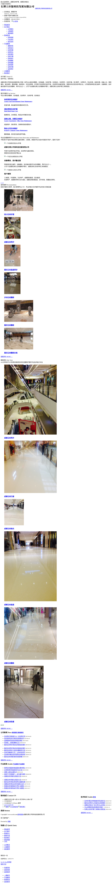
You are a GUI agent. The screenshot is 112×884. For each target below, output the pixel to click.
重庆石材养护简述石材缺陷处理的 (14, 744)
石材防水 (10, 52)
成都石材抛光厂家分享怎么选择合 (94, 805)
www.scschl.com (8, 805)
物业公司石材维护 (15, 129)
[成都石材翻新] (30, 659)
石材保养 (10, 64)
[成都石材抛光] (14, 525)
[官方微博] (6, 807)
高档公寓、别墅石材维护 (18, 120)
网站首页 (7, 25)
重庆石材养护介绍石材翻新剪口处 (14, 750)
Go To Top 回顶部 (6, 862)
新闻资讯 (7, 35)
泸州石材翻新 (9, 297)
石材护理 (10, 67)
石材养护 (10, 69)
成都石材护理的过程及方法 (12, 776)
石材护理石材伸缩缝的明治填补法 (94, 801)
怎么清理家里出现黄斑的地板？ (94, 807)
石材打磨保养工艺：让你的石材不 (14, 752)
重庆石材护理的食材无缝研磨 (13, 756)
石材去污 (10, 48)
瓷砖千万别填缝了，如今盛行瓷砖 (14, 774)
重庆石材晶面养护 (11, 270)
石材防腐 (10, 50)
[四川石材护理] (18, 210)
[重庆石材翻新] (18, 321)
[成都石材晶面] (30, 601)
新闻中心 (7, 833)
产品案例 (7, 43)
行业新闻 (16, 764)
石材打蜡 (10, 56)
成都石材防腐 (9, 722)
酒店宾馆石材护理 (11, 110)
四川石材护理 (9, 214)
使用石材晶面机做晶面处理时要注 (14, 768)
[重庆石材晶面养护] (12, 266)
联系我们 (7, 73)
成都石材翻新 (9, 663)
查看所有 (10, 46)
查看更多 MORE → (7, 90)
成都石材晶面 (9, 605)
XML (5, 841)
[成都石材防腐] (24, 718)
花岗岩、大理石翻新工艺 (12, 742)
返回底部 (7, 872)
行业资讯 (10, 39)
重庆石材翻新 (9, 325)
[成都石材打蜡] (30, 492)
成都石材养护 (9, 242)
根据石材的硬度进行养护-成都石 (14, 786)
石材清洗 (10, 54)
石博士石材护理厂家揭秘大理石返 (94, 809)
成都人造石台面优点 (10, 772)
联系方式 (3, 864)
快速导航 (7, 867)
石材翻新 (10, 60)
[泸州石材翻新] (12, 293)
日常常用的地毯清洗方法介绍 (13, 770)
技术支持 (10, 41)
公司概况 (10, 29)
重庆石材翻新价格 (11, 353)
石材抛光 (10, 58)
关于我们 (7, 27)
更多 (94, 797)
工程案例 (10, 31)
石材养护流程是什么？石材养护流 (14, 736)
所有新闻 (10, 37)
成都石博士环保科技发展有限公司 (43, 8)
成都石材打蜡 (9, 496)
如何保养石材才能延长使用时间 (14, 738)
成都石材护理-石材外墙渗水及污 (14, 784)
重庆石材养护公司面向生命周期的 (94, 803)
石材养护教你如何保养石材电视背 (14, 754)
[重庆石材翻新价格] (18, 349)
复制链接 (20, 814)
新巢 (9, 821)
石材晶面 (10, 62)
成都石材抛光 (9, 529)
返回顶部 (7, 870)
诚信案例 (10, 33)
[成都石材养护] (12, 238)
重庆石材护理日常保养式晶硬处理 (14, 782)
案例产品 (7, 835)
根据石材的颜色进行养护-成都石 (14, 788)
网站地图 (7, 840)
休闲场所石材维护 (18, 100)
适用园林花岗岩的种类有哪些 (13, 740)
